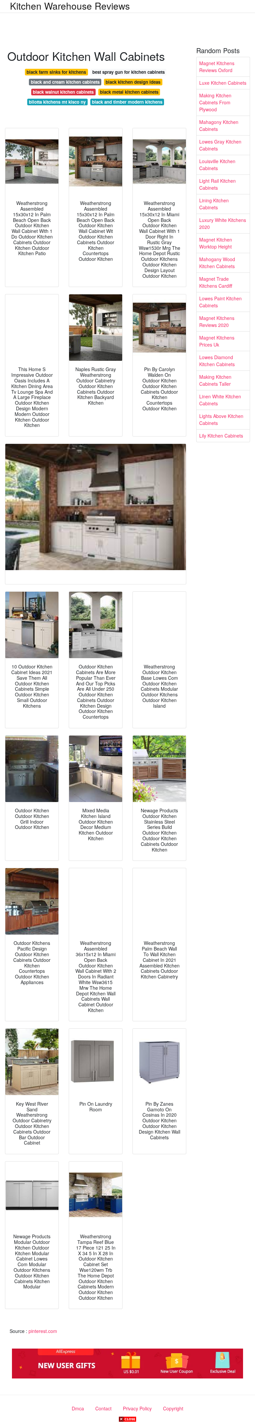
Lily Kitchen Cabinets (221, 435)
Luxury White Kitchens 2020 (222, 223)
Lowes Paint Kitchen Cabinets (220, 302)
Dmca (78, 1408)
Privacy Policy (137, 1408)
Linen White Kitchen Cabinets (220, 400)
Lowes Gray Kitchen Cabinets (220, 145)
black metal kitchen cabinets (129, 92)
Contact (103, 1408)
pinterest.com (43, 1331)
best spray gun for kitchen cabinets (128, 72)
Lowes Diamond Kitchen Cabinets (217, 360)
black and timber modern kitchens (127, 102)
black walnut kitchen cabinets (63, 92)
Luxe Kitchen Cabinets (222, 82)
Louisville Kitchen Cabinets (217, 164)
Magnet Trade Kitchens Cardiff (215, 282)
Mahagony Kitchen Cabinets (218, 125)
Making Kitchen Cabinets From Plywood (215, 102)
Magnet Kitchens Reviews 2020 (216, 321)
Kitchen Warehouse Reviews (70, 6)
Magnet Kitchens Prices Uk (216, 341)
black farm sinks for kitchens (56, 72)
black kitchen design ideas (133, 82)
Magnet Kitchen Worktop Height (215, 243)
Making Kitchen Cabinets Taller (215, 380)
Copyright (173, 1408)
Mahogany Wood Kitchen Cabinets (217, 262)
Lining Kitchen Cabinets (214, 204)
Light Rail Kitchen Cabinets (217, 184)
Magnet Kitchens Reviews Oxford (216, 66)
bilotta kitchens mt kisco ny (57, 102)
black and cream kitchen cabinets (65, 82)
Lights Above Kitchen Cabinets (221, 419)
